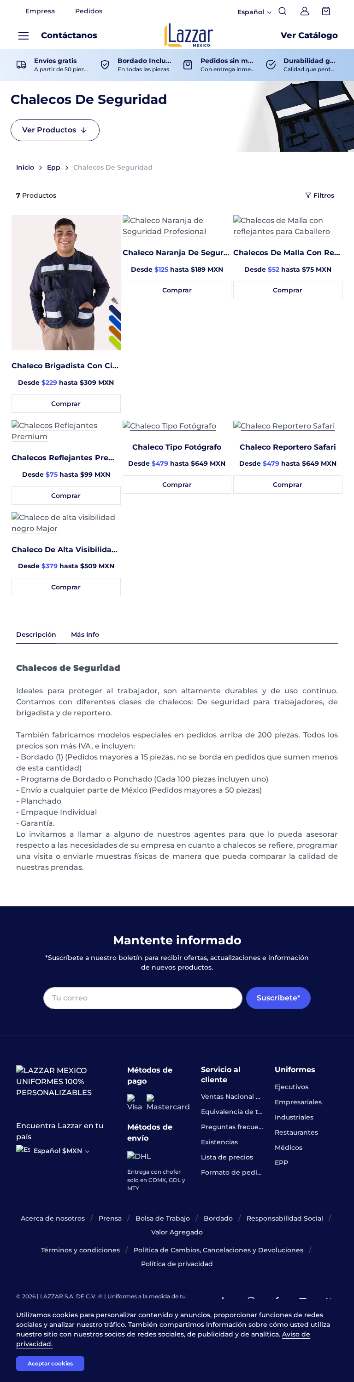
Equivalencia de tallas (232, 1112)
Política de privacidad (177, 1264)
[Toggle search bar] (282, 11)
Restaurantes (296, 1132)
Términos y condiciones (80, 1250)
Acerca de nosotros (53, 1218)
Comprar (66, 404)
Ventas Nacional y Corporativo (232, 1096)
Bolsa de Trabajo (163, 1218)
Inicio (25, 167)
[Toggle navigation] (23, 36)
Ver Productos (49, 130)
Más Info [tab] (85, 634)
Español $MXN (58, 1151)
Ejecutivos (291, 1087)
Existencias (219, 1142)
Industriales (294, 1117)
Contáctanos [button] (69, 35)
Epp (53, 167)
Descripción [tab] (36, 634)
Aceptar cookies (50, 1363)
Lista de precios (227, 1157)
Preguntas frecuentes (232, 1127)
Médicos (288, 1147)
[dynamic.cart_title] (327, 11)
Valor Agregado (177, 1232)
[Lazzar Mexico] (189, 35)
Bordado (218, 1218)
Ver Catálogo (309, 35)
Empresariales (298, 1102)
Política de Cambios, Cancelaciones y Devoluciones (218, 1250)
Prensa (110, 1218)
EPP (281, 1163)
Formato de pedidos (232, 1172)
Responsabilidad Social (285, 1218)
